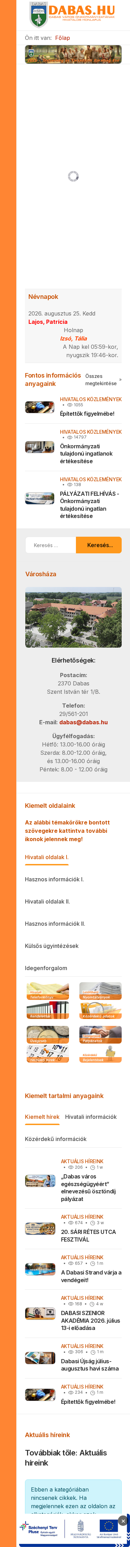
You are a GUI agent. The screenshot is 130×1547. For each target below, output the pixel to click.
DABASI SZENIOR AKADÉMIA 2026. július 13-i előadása (90, 1320)
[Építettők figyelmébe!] (39, 407)
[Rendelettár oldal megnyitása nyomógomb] (48, 1010)
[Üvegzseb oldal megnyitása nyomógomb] (48, 1035)
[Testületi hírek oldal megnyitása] (48, 1054)
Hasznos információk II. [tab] (55, 923)
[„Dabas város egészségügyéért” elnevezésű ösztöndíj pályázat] (40, 1181)
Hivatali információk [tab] (91, 1116)
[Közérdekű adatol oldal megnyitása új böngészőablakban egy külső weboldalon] (100, 1010)
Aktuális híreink (82, 1161)
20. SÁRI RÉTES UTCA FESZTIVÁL (88, 1235)
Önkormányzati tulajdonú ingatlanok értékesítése (86, 454)
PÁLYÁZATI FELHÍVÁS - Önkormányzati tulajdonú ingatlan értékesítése (89, 505)
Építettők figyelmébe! (87, 413)
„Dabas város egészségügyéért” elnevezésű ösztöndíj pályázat (88, 1187)
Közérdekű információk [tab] (56, 1138)
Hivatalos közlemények (91, 399)
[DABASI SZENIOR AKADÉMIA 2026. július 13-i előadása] (40, 1313)
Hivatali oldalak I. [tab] (47, 857)
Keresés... (100, 545)
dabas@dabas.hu (83, 722)
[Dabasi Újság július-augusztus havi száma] (40, 1358)
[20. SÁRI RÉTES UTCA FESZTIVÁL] (40, 1228)
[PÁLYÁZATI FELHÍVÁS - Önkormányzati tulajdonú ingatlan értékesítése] (39, 498)
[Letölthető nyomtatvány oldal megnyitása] (100, 991)
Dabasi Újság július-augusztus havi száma (90, 1365)
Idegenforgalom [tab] (46, 968)
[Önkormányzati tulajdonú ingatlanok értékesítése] (39, 447)
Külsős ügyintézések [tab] (52, 945)
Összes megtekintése (100, 379)
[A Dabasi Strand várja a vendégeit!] (40, 1269)
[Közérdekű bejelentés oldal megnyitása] (100, 1054)
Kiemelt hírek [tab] (42, 1116)
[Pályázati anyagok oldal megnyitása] (100, 1035)
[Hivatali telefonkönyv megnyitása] (48, 991)
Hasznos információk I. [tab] (54, 879)
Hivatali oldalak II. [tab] (47, 901)
